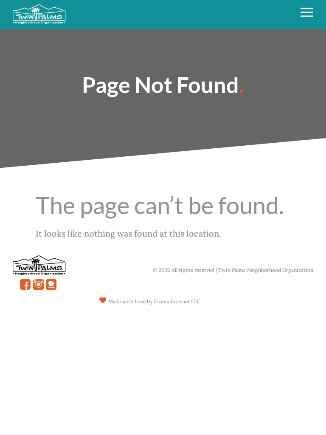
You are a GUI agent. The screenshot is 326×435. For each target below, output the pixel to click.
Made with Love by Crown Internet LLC (154, 301)
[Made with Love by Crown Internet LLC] (102, 300)
